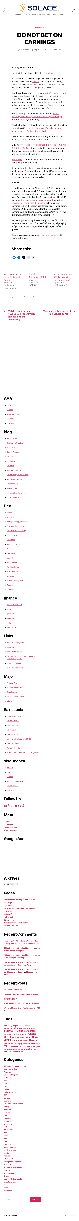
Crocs (32, 1033)
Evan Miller (11, 540)
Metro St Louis (12, 734)
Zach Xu (10, 585)
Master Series (10, 1147)
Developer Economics (15, 526)
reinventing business (15, 479)
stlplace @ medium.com (16, 493)
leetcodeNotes (12, 461)
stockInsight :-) (12, 786)
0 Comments (56, 50)
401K (6, 1025)
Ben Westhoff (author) (15, 443)
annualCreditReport (14, 605)
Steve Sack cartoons (15, 668)
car (5, 1081)
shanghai (35, 1046)
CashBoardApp (12, 692)
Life (5, 1141)
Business (7, 1078)
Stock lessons (9, 920)
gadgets (7, 1121)
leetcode (10, 558)
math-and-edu (10, 1150)
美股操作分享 (22, 148)
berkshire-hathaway (13, 1028)
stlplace (26, 50)
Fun (5, 1115)
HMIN (7, 1040)
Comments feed (10, 827)
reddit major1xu (13, 414)
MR (6, 1046)
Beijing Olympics (11, 1075)
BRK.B (33, 1028)
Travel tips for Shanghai (14, 951)
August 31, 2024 (40, 50)
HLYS (35, 1037)
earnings (29, 297)
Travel (6, 1176)
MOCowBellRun (13, 743)
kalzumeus (11, 553)
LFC (12, 1044)
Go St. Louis (11, 730)
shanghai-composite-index (12, 1049)
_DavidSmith (11, 590)
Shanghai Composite (12, 1162)
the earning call (45, 200)
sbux (28, 1046)
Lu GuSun (10, 466)
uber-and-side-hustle (13, 1179)
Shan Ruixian (12, 488)
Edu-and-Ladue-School (13, 1104)
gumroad (10, 614)
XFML (22, 1051)
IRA (9, 1044)
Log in (6, 821)
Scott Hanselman (13, 571)
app (11, 1026)
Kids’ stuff (8, 914)
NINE (20, 1046)
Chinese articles (10, 1092)
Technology (9, 1173)
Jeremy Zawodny (13, 452)
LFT (15, 1044)
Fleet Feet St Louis (14, 725)
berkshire (26, 1026)
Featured (7, 1110)
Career (7, 1084)
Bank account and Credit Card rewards (20, 908)
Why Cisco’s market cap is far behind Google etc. (13, 277)
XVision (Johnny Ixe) (15, 581)
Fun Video (8, 1118)
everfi (9, 609)
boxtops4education (14, 652)
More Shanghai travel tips (14, 958)
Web (6, 1188)
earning (7, 1098)
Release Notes (12, 484)
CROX (7, 1037)
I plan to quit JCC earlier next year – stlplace (22, 941)
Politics (7, 1156)
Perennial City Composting (17, 748)
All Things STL (10, 903)
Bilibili (9, 405)
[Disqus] (39, 357)
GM (18, 1037)
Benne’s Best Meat (14, 716)
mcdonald (26, 1044)
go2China (8, 911)
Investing (39, 27)
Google (22, 1037)
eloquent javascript (14, 535)
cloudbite (10, 517)
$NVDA (35, 81)
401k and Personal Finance (15, 1066)
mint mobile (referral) (15, 781)
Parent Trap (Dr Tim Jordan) (18, 475)
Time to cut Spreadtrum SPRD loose (37, 277)
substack (10, 419)
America (7, 1072)
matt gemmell (12, 562)
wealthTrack (11, 627)
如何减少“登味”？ (10, 999)
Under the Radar (13, 497)
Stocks (7, 1170)
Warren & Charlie (11, 926)
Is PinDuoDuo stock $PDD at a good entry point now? (63, 277)
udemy (9, 701)
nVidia (34, 297)
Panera (24, 1046)
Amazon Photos (13, 683)
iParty (28, 965)
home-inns (17, 1040)
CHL (17, 1034)
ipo (5, 1043)
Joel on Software (13, 544)
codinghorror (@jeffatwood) (18, 522)
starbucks (26, 1049)
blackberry (26, 1028)
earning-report (19, 297)
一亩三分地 (17, 159)
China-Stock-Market (9, 1034)
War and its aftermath (13, 990)
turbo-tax (35, 1049)
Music (6, 1153)
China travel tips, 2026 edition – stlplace (20, 948)
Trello (9, 623)
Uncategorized (10, 1182)
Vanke (6, 1051)
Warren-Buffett (14, 1051)
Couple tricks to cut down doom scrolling (21, 994)
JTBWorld (10, 549)
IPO (5, 1133)
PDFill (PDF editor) (14, 663)
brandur (10, 513)
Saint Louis (8, 1159)
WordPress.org (10, 830)
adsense (10, 768)
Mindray (35, 1043)
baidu (20, 1026)
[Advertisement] (22, 857)
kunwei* (10, 457)
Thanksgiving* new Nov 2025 (16, 923)
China (20, 1030)
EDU (14, 1037)
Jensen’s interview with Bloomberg (28, 203)
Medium (10, 410)
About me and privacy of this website (19, 900)
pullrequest (11, 618)
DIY (5, 1095)
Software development (13, 1167)
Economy (8, 1101)
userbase (10, 576)
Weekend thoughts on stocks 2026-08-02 (21, 1003)
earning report (49, 235)
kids (5, 1138)
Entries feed (9, 824)
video (6, 1185)
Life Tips (7, 1144)
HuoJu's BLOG (12, 448)
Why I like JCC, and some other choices (22, 943)
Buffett (8, 1030)
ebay (9, 772)
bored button (12, 647)
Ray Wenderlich (13, 567)
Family (6, 1107)
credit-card (23, 1034)
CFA (15, 1031)
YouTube (10, 423)
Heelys (28, 1037)
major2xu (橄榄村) (14, 470)
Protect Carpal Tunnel (15, 697)
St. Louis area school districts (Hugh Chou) (23, 753)
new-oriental (13, 1046)
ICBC (25, 1041)
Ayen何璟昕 (8, 905)
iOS (5, 1127)
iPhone (32, 1040)
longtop (19, 1044)
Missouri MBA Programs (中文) (19, 739)
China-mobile (30, 1031)
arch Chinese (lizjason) (15, 643)
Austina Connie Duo (14, 687)
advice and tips (10, 1069)
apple (15, 1026)
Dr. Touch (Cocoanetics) (16, 531)
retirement (8, 917)
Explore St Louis (13, 721)
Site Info (7, 1165)
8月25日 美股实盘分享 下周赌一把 (40, 145)
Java (6, 1136)
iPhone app (8, 1130)
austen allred (12, 438)
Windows (8, 1191)
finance (7, 1112)
